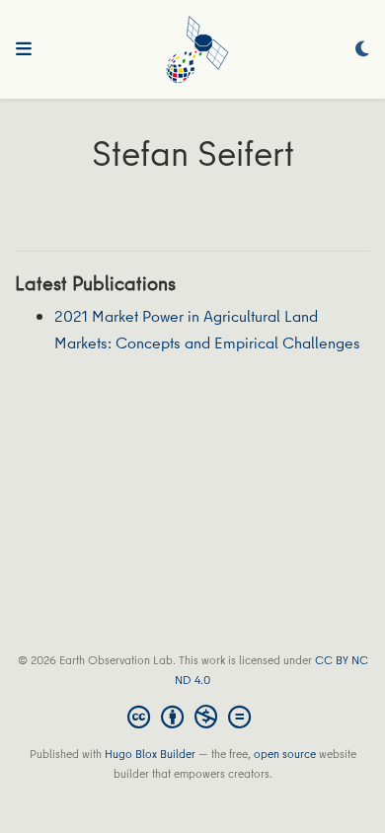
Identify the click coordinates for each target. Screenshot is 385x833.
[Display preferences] (362, 49)
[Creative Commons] (193, 716)
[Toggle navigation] (24, 49)
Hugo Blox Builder (150, 753)
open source (285, 753)
